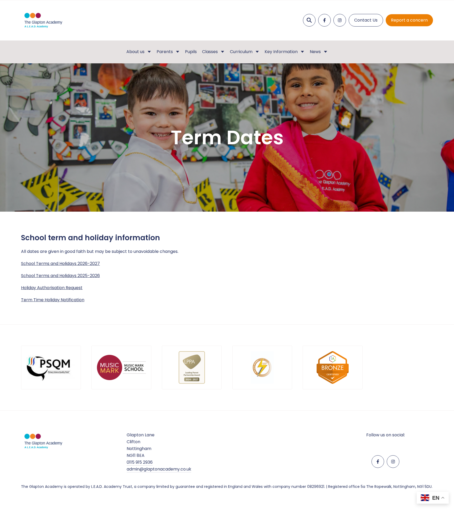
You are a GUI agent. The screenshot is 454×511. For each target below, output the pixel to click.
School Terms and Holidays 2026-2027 (60, 263)
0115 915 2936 (140, 462)
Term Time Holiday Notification (52, 300)
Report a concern (409, 20)
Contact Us (366, 20)
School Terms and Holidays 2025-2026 (60, 276)
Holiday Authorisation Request (51, 288)
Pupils (191, 52)
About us (135, 52)
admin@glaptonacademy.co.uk (159, 469)
